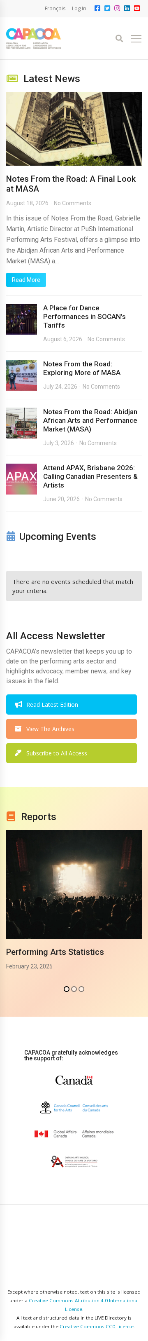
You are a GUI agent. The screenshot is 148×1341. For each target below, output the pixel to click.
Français (55, 8)
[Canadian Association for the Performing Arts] (33, 38)
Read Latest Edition (52, 704)
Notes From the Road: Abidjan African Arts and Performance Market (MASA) (90, 420)
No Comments (72, 203)
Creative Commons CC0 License (97, 1326)
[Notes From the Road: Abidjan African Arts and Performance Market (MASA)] (21, 423)
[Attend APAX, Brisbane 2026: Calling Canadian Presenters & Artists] (21, 479)
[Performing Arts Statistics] (74, 884)
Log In (79, 8)
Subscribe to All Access (56, 753)
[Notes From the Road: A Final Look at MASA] (74, 128)
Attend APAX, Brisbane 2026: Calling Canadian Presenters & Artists (90, 476)
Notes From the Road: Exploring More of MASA (81, 368)
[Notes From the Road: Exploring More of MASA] (21, 375)
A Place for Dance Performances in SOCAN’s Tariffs (84, 316)
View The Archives (50, 729)
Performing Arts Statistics (55, 952)
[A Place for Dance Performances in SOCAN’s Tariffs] (21, 319)
